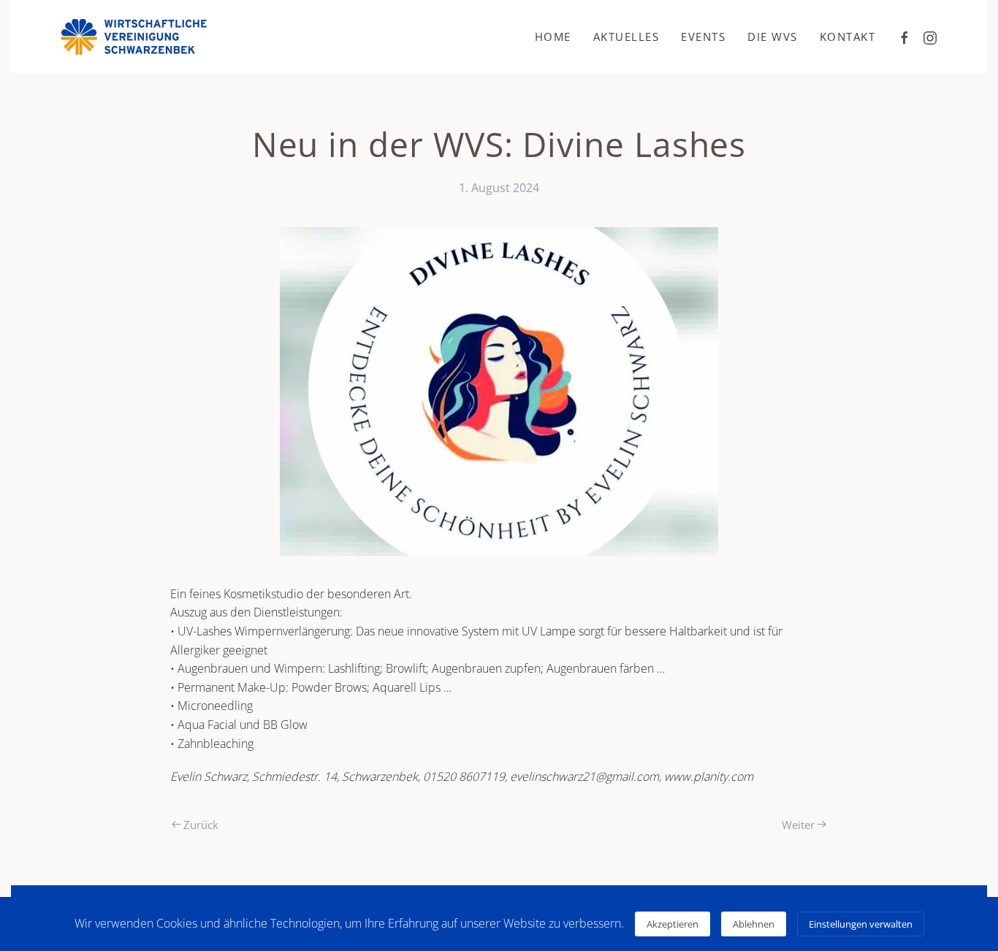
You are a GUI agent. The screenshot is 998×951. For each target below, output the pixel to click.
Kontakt (848, 36)
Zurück (200, 824)
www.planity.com (708, 776)
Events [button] (703, 36)
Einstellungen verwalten (861, 924)
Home (553, 36)
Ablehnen (753, 924)
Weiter (798, 824)
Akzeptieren (672, 924)
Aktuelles (626, 36)
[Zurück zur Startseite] (134, 36)
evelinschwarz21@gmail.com (584, 776)
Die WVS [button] (772, 36)
